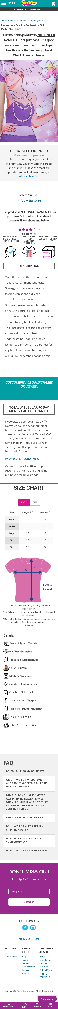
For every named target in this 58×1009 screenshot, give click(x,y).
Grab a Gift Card (29, 939)
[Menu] (3, 4)
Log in (7, 953)
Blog (24, 956)
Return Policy (45, 970)
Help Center (45, 956)
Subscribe (29, 902)
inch (24, 502)
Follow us (29, 921)
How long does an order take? (26, 850)
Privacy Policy (28, 966)
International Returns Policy (22, 459)
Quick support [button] (47, 999)
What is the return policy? (24, 817)
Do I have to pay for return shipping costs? (24, 828)
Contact (25, 963)
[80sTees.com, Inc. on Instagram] (33, 927)
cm (35, 502)
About (25, 960)
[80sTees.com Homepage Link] (29, 5)
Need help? (29, 625)
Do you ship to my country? (25, 771)
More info (23, 451)
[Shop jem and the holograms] (29, 155)
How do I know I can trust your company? (23, 840)
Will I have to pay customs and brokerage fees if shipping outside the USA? (27, 783)
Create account (11, 956)
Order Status (45, 960)
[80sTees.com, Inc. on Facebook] (25, 927)
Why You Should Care (29, 176)
